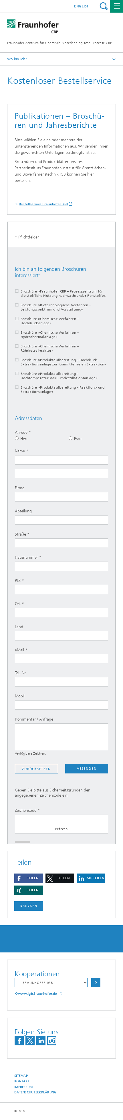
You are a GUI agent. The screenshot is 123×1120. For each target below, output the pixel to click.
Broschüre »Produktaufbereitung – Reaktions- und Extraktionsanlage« (62, 389)
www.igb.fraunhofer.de (37, 994)
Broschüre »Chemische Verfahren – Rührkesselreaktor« (50, 348)
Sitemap (21, 1076)
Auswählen (95, 982)
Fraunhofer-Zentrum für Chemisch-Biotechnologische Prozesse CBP (59, 43)
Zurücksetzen (36, 769)
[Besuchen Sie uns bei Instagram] (51, 1040)
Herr (24, 438)
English (82, 6)
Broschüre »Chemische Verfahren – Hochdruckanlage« (50, 321)
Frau (78, 438)
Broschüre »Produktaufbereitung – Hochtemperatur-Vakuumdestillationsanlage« (59, 376)
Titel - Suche (103, 6)
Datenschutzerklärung (35, 1092)
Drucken (28, 906)
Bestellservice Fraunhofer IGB (43, 204)
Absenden (87, 769)
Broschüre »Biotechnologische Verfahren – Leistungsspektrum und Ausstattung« (56, 307)
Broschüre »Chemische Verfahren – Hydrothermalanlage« (50, 335)
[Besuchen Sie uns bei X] (30, 1040)
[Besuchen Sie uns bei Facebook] (19, 1040)
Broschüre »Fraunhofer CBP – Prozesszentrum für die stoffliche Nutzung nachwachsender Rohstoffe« (63, 293)
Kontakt (21, 1081)
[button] (28, 878)
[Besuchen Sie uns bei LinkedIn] (40, 1040)
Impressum (23, 1087)
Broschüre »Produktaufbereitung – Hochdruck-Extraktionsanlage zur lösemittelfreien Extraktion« (63, 362)
